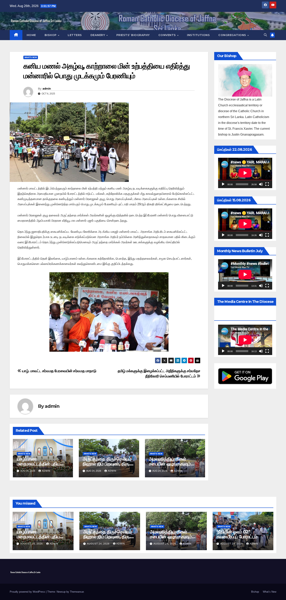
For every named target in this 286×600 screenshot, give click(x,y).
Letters (75, 35)
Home (31, 35)
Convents (167, 35)
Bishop (51, 35)
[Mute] (261, 184)
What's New (31, 57)
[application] (245, 173)
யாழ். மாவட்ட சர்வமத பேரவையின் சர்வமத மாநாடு (58, 371)
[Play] (223, 184)
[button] (265, 35)
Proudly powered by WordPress (28, 591)
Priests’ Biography (133, 35)
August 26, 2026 (32, 543)
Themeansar (77, 591)
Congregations (232, 35)
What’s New (269, 591)
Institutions (198, 35)
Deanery (98, 35)
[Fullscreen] (267, 184)
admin (46, 88)
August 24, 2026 (98, 543)
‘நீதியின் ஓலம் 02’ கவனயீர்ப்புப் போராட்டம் (237, 534)
